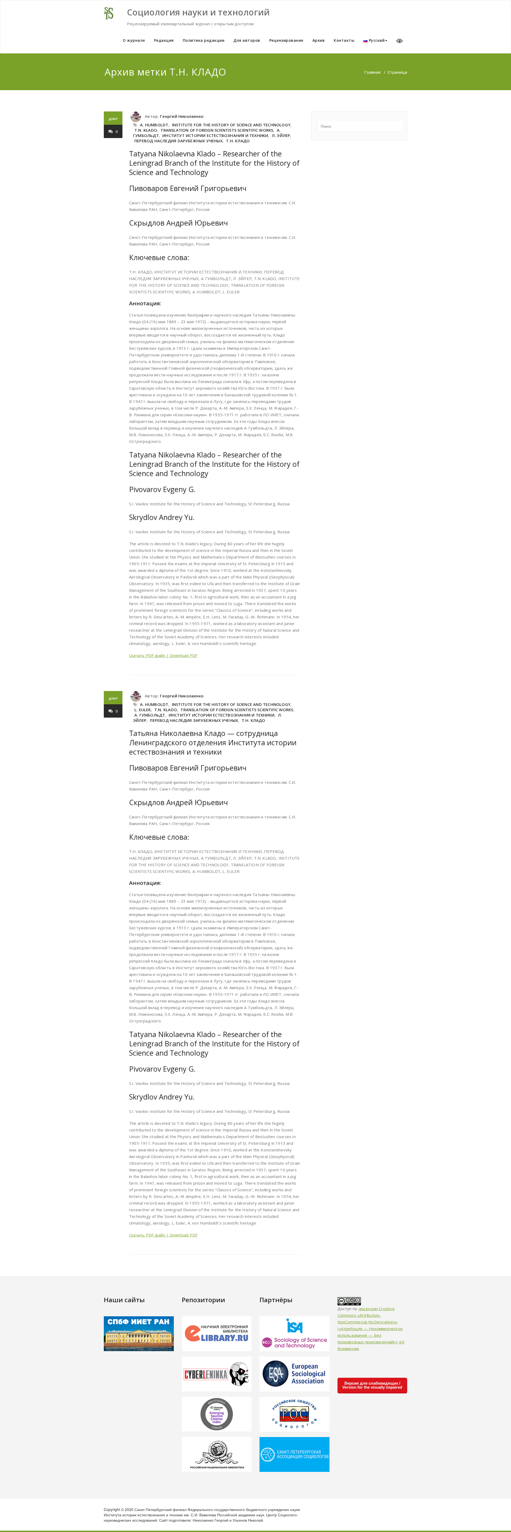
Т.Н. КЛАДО (238, 140)
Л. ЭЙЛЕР (281, 135)
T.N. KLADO (145, 130)
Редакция (164, 40)
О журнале (134, 40)
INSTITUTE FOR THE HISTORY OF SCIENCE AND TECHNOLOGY (231, 124)
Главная (372, 72)
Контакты (344, 40)
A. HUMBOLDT (154, 124)
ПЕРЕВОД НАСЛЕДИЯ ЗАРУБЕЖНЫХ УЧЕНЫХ (178, 140)
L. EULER (142, 709)
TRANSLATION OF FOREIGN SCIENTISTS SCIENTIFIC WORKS (216, 130)
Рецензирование (286, 40)
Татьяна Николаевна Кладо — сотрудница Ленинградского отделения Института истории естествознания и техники (212, 742)
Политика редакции (204, 40)
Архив (318, 40)
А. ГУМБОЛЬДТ (149, 715)
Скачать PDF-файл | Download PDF (163, 655)
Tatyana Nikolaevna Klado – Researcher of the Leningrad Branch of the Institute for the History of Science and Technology (214, 163)
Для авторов (246, 40)
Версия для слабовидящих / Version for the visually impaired (372, 1385)
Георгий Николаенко (182, 116)
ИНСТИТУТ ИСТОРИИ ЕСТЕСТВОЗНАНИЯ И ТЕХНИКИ (215, 135)
